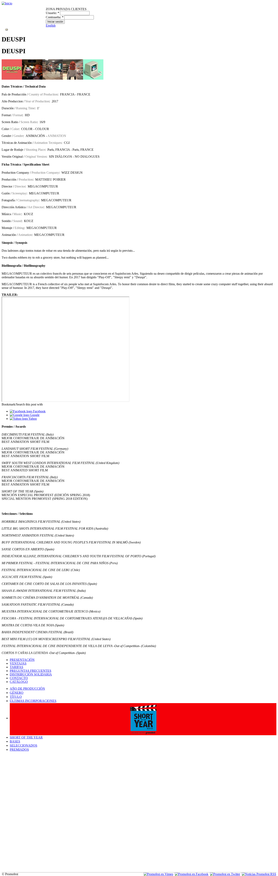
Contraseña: (54, 17)
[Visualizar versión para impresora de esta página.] (6, 29)
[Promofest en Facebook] (191, 874)
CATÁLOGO (19, 681)
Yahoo (32, 418)
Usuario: (52, 13)
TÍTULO (16, 696)
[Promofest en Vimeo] (158, 874)
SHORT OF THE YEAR (26, 737)
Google (34, 415)
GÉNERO (16, 692)
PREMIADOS (19, 749)
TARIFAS (16, 667)
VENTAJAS (18, 663)
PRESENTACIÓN (22, 659)
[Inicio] (7, 3)
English (51, 25)
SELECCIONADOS (23, 745)
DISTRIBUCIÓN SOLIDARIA (31, 674)
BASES (15, 741)
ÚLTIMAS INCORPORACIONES (33, 701)
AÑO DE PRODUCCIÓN (27, 688)
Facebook (39, 411)
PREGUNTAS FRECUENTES (30, 670)
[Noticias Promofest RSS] (259, 874)
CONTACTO (19, 678)
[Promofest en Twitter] (225, 874)
